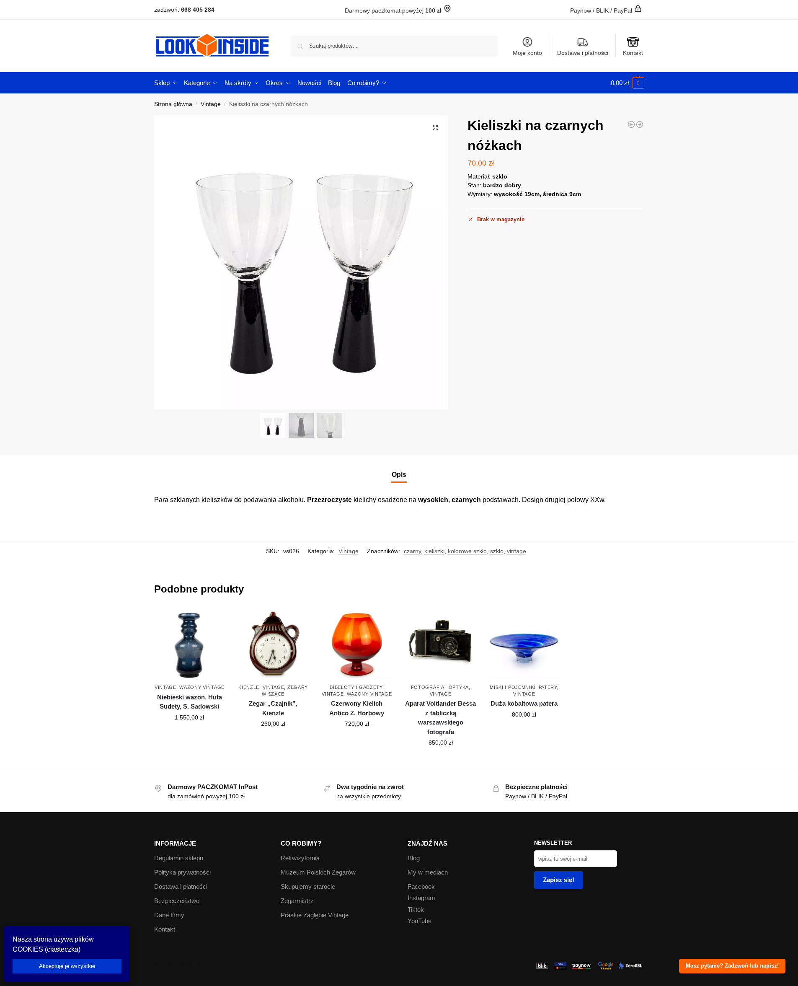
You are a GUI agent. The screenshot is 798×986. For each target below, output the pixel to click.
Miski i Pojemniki (512, 687)
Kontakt (633, 52)
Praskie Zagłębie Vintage (315, 915)
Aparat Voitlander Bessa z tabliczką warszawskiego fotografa (440, 717)
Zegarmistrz (297, 900)
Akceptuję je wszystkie (67, 966)
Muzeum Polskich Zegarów (318, 872)
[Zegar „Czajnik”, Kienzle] (273, 644)
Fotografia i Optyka (440, 687)
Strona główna (173, 104)
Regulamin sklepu (178, 858)
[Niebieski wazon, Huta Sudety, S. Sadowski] (189, 644)
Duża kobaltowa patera (524, 703)
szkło (497, 551)
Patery (548, 687)
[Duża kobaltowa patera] (524, 644)
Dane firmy (169, 915)
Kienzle (248, 687)
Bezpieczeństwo (176, 900)
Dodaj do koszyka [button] (189, 735)
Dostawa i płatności (582, 52)
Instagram (421, 897)
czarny (412, 551)
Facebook (421, 886)
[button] (627, 82)
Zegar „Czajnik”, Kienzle (273, 708)
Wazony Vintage (202, 687)
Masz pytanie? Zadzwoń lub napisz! (732, 966)
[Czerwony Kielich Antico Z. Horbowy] (357, 644)
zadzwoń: (184, 9)
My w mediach (428, 872)
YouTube (419, 920)
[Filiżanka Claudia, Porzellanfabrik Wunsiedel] (639, 124)
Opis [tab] (399, 474)
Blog (414, 858)
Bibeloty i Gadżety (356, 687)
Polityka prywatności (182, 872)
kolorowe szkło (467, 551)
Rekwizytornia (300, 858)
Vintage (211, 104)
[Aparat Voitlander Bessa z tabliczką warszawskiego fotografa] (440, 644)
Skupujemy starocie (308, 886)
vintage (516, 551)
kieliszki (434, 551)
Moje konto (527, 52)
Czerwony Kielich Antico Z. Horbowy (356, 708)
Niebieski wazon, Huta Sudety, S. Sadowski (189, 702)
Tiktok (416, 909)
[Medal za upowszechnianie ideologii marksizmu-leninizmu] (631, 124)
